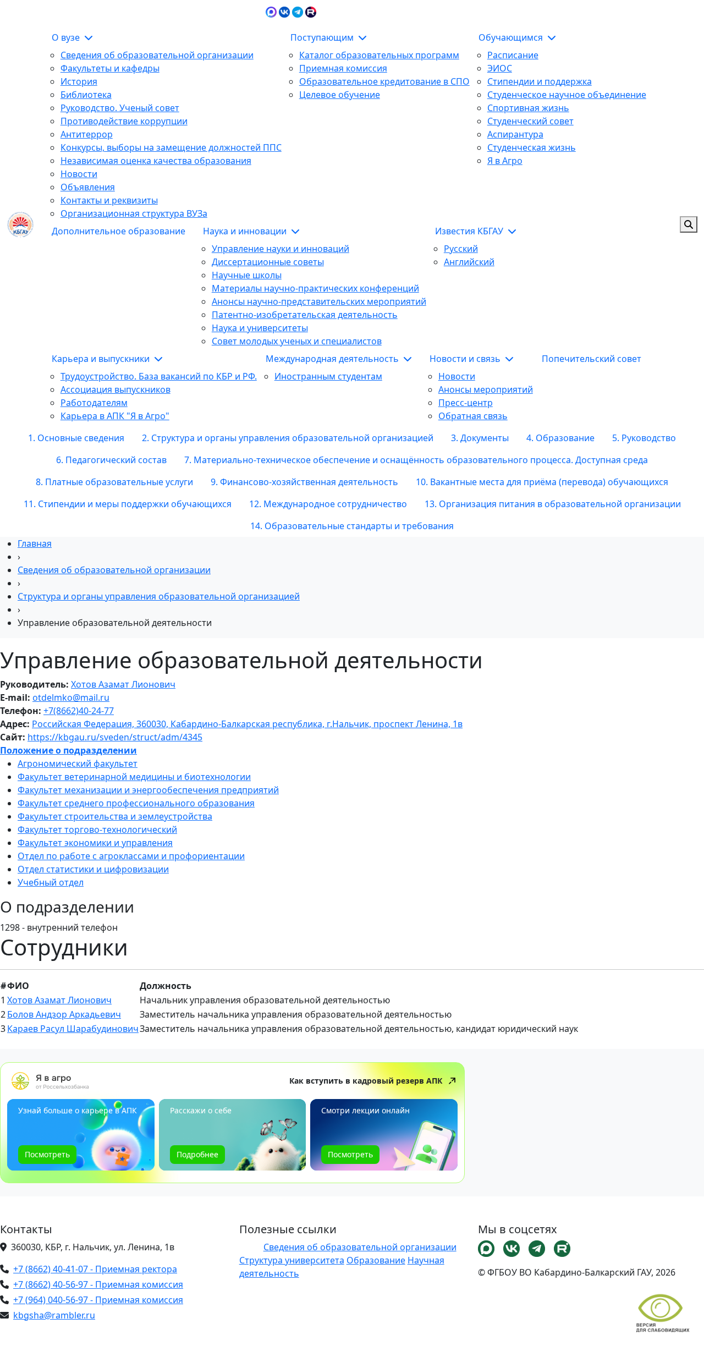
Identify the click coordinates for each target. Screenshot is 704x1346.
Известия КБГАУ (470, 231)
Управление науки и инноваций (280, 249)
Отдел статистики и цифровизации (93, 869)
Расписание (512, 55)
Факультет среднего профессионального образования (136, 803)
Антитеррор (87, 134)
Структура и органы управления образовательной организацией (159, 596)
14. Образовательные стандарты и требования (352, 526)
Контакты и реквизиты (109, 200)
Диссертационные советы (268, 262)
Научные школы (247, 275)
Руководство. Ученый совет (120, 108)
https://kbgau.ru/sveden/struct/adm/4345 (115, 737)
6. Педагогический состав (111, 460)
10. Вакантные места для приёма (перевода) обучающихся (542, 482)
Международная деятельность (333, 359)
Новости (79, 174)
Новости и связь (466, 359)
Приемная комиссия (343, 68)
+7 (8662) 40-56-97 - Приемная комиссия (98, 1284)
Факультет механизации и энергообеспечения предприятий (148, 790)
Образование (375, 1260)
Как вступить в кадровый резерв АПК (365, 1080)
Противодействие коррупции (124, 121)
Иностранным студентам (328, 376)
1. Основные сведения (76, 438)
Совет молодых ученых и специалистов (297, 341)
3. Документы (480, 438)
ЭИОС (568, 11)
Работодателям (94, 403)
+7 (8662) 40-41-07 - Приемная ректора (95, 1269)
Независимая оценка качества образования (156, 161)
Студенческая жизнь (531, 147)
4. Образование (560, 438)
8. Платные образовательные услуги (114, 482)
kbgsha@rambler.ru (54, 1315)
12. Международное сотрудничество (328, 504)
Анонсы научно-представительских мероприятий (319, 301)
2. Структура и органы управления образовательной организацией (287, 438)
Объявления (88, 187)
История (79, 81)
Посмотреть (47, 1154)
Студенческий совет (530, 121)
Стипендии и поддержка (539, 81)
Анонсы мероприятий (485, 389)
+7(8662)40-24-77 (78, 711)
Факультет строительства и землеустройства (115, 816)
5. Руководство (644, 438)
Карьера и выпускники (102, 359)
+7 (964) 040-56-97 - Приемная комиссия (98, 1300)
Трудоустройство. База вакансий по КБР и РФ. (159, 376)
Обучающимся (512, 37)
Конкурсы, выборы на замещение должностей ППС (171, 147)
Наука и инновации (246, 231)
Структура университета (291, 1260)
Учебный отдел (51, 882)
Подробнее (197, 1154)
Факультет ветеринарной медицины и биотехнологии (134, 777)
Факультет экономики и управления (95, 843)
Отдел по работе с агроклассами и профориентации (131, 856)
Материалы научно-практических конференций (315, 288)
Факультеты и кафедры (110, 68)
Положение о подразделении (68, 750)
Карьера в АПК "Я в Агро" (115, 416)
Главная (35, 543)
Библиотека (86, 95)
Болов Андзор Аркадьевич (64, 1014)
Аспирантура (515, 134)
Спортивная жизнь (528, 108)
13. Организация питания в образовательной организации (553, 504)
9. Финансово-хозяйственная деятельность (304, 482)
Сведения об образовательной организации (157, 55)
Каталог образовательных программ (379, 55)
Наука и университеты (260, 328)
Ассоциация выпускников (115, 389)
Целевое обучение (339, 95)
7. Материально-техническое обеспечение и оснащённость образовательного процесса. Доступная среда (416, 460)
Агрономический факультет (78, 763)
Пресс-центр (465, 403)
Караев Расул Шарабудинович (73, 1029)
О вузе (67, 37)
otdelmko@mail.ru (70, 697)
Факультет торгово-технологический (97, 829)
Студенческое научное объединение (566, 95)
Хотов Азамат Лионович (123, 684)
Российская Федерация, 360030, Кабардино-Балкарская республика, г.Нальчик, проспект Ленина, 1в (247, 724)
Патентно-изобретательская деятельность (305, 315)
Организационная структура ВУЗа (134, 213)
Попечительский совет (591, 359)
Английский (469, 262)
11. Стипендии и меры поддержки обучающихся (128, 504)
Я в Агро (504, 161)
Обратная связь (473, 416)
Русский (461, 249)
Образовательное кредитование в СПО (384, 81)
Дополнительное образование (118, 231)
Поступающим (323, 37)
